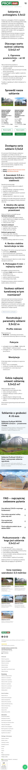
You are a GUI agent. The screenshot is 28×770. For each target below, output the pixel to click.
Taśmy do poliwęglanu (5, 724)
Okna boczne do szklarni (6, 720)
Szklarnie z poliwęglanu (6, 661)
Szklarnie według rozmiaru (6, 675)
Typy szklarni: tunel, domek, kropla (8, 669)
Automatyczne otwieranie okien (7, 722)
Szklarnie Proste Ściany (5, 705)
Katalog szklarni (4, 690)
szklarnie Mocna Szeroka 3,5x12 (16, 169)
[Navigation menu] (26, 3)
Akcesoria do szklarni (5, 716)
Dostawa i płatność (5, 738)
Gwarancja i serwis (5, 744)
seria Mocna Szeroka (12, 171)
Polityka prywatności (5, 754)
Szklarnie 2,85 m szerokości (6, 681)
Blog (2, 752)
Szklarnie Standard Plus (5, 699)
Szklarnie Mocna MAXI (5, 711)
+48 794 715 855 (4, 760)
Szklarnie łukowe (4, 671)
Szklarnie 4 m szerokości (6, 687)
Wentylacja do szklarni (5, 718)
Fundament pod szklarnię (6, 730)
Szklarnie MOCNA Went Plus (6, 703)
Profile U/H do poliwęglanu (6, 726)
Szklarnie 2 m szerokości (6, 677)
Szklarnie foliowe (4, 665)
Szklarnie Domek (4, 707)
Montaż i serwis (4, 740)
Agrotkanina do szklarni (5, 732)
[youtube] (7, 637)
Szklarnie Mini (4, 709)
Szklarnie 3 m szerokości (6, 683)
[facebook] (2, 637)
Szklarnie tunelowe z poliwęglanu (9, 311)
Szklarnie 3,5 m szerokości (6, 685)
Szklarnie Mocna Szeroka (6, 701)
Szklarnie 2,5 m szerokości (6, 679)
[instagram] (5, 637)
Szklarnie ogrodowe (5, 658)
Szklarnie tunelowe (5, 663)
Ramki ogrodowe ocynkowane (7, 728)
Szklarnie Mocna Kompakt (6, 697)
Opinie (2, 750)
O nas (2, 748)
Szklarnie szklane (4, 667)
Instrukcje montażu (5, 742)
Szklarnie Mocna (4, 695)
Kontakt (2, 746)
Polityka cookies (4, 756)
